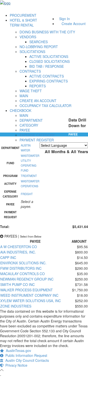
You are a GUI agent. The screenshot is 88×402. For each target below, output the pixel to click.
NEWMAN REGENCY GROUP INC (27, 279)
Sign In (64, 18)
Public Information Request (25, 355)
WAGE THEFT (31, 90)
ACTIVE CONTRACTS (46, 76)
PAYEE (25, 130)
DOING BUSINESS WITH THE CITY (47, 31)
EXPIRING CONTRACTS (48, 81)
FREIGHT (27, 194)
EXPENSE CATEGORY (37, 135)
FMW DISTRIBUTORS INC (21, 268)
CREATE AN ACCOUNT (38, 100)
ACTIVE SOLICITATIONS (48, 56)
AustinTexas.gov (17, 350)
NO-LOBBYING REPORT (39, 46)
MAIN (24, 95)
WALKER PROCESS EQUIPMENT (26, 289)
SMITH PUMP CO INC (17, 284)
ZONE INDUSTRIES (15, 306)
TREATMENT (29, 176)
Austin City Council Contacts (26, 360)
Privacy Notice (15, 365)
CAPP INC (8, 257)
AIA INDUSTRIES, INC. (18, 252)
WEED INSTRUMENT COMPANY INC (29, 295)
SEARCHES (38, 41)
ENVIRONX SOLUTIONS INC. (23, 262)
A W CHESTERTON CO (18, 246)
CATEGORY (29, 125)
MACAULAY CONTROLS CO (22, 273)
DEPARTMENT (31, 120)
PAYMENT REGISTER (37, 139)
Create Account (74, 23)
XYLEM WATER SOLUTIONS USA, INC (30, 300)
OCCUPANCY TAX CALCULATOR (45, 105)
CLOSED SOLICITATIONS (49, 61)
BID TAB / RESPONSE (46, 66)
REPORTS (37, 85)
